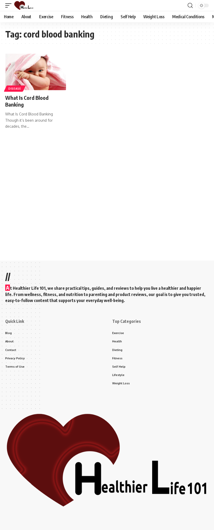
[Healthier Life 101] (23, 5)
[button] (9, 5)
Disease (14, 88)
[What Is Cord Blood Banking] (35, 72)
